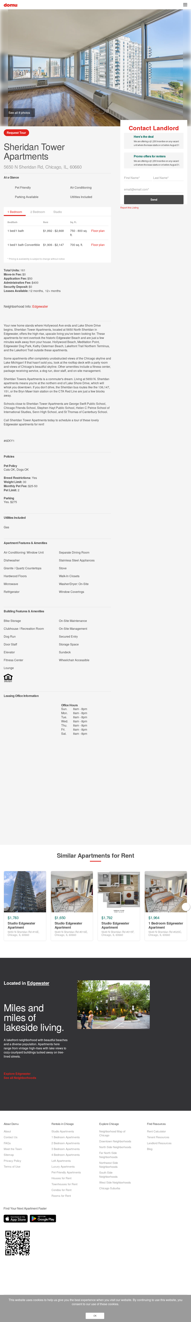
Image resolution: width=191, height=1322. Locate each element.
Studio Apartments (62, 1131)
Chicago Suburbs (109, 1188)
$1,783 (13, 917)
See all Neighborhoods (20, 1078)
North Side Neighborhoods (115, 1147)
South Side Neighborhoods (108, 1174)
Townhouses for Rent (64, 1184)
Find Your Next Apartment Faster (25, 1208)
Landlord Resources (159, 1143)
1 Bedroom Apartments (65, 1137)
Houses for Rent (61, 1178)
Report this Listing (129, 207)
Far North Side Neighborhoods (108, 1155)
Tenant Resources (158, 1137)
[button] (185, 4)
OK (95, 1316)
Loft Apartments (61, 1161)
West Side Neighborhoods (115, 1182)
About (7, 1131)
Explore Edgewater (17, 1074)
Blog (149, 1149)
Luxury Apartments (63, 1166)
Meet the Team (13, 1149)
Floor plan (98, 231)
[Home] (10, 4)
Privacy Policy (12, 1161)
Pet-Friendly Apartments (66, 1172)
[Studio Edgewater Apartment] (25, 891)
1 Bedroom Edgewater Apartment (165, 925)
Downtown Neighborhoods (115, 1141)
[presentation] (5, 907)
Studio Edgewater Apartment (21, 925)
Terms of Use (12, 1166)
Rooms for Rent (61, 1196)
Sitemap (9, 1155)
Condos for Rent (61, 1190)
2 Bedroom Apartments (65, 1143)
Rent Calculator (156, 1131)
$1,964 (153, 917)
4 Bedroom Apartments (65, 1155)
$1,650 (60, 917)
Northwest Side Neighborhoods (108, 1165)
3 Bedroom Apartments (65, 1149)
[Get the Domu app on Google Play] (43, 1219)
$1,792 (106, 917)
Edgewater (40, 306)
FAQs (7, 1143)
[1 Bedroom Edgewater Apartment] (166, 891)
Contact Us (11, 1137)
